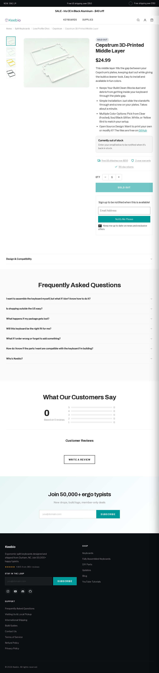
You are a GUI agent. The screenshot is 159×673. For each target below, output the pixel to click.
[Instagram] (8, 591)
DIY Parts (87, 564)
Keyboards (70, 19)
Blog (84, 576)
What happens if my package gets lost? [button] (27, 318)
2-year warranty (143, 160)
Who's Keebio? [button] (14, 358)
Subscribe (108, 514)
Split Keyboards (22, 28)
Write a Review (80, 459)
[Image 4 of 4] (11, 73)
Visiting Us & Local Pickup (18, 614)
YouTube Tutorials (91, 581)
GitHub (143, 130)
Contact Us (11, 631)
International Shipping (16, 620)
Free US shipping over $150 (115, 160)
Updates (86, 570)
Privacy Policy (12, 648)
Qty (98, 177)
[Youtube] (15, 591)
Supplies (87, 19)
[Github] (30, 591)
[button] (79, 259)
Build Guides (11, 625)
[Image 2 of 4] (11, 52)
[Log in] (145, 20)
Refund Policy (12, 642)
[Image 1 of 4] (11, 41)
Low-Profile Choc (41, 28)
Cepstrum (57, 28)
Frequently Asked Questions (19, 608)
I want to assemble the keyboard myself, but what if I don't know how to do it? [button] (48, 298)
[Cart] (152, 20)
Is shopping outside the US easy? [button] (24, 308)
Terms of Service (14, 637)
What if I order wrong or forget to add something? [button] (33, 338)
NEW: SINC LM (10, 3)
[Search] (138, 20)
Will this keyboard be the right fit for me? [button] (28, 328)
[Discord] (23, 591)
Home (9, 28)
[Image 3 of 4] (11, 63)
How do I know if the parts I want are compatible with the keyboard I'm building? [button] (49, 348)
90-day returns (126, 166)
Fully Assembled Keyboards (96, 558)
